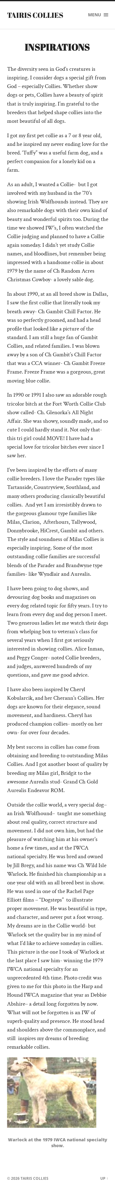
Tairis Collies (35, 15)
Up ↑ (104, 1178)
